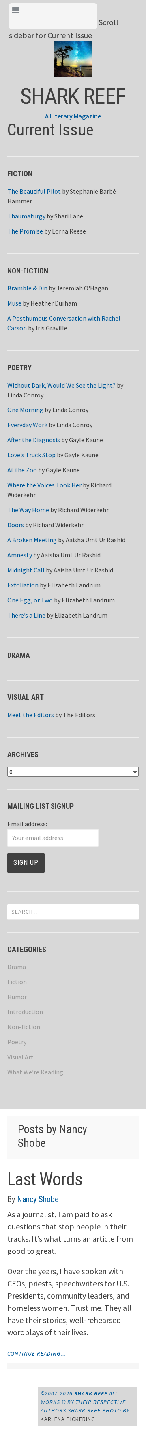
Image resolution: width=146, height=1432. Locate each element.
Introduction (25, 1012)
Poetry (16, 1042)
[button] (73, 52)
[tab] (53, 16)
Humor (17, 997)
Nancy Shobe (38, 1199)
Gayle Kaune (86, 440)
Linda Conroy (25, 395)
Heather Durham (53, 303)
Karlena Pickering (68, 1419)
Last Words (44, 1179)
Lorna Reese (69, 231)
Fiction (17, 982)
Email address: (27, 824)
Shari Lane (68, 216)
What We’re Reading (35, 1072)
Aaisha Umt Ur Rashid (95, 540)
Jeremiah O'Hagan (82, 288)
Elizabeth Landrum (74, 585)
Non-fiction (23, 1027)
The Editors (79, 715)
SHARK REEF (73, 96)
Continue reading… (36, 1353)
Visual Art (20, 1057)
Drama (16, 967)
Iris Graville (51, 328)
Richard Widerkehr (83, 510)
